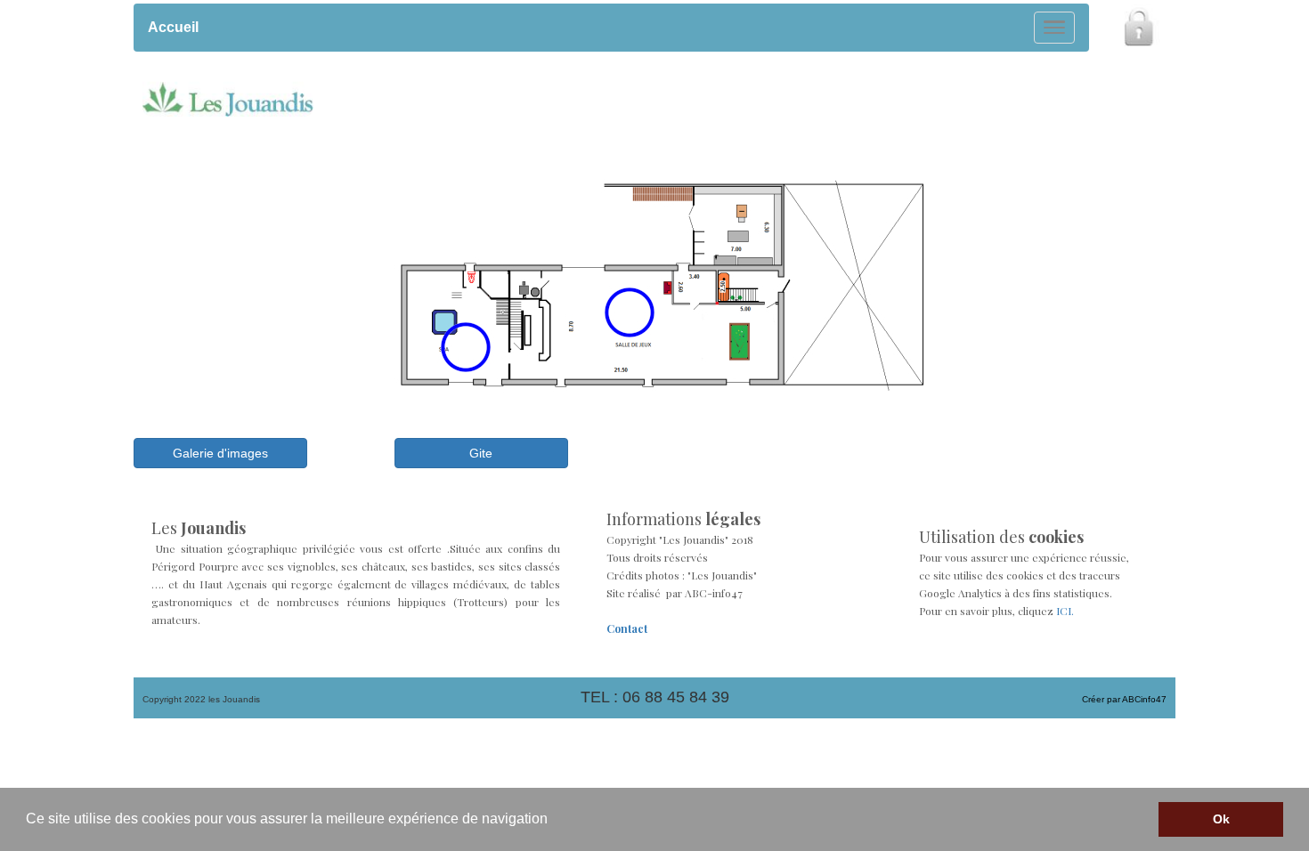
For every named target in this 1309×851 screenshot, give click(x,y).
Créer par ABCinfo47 (1124, 699)
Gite (480, 453)
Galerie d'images (220, 453)
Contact (626, 628)
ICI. (1065, 611)
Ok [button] (1221, 819)
